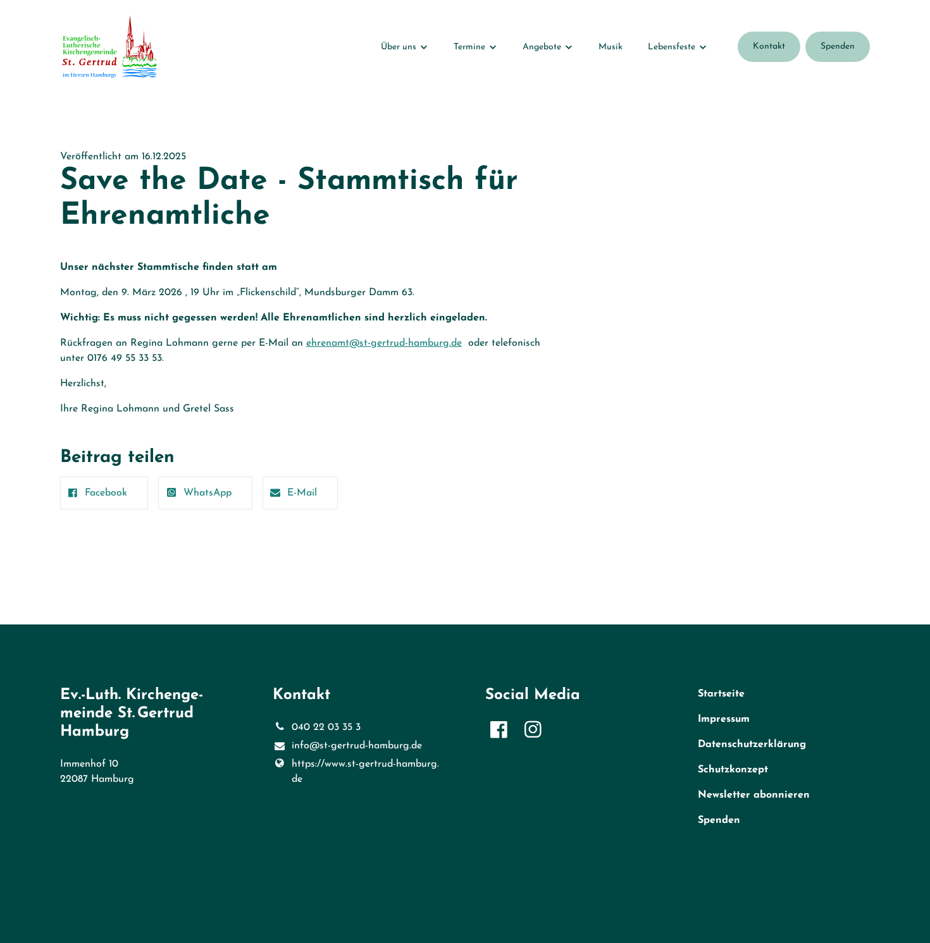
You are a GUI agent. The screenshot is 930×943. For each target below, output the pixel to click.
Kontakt (769, 46)
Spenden (838, 46)
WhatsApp (207, 493)
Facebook (106, 493)
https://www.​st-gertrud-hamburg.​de (365, 771)
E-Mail (302, 493)
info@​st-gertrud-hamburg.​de (357, 746)
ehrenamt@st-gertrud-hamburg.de (384, 343)
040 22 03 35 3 (326, 727)
